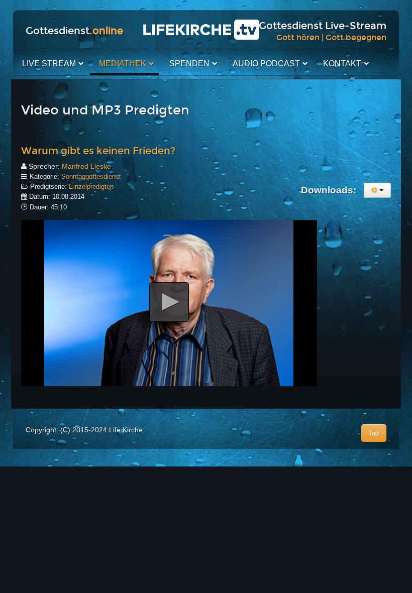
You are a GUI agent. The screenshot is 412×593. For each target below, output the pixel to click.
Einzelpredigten (91, 186)
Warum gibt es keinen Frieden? (98, 151)
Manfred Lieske (86, 166)
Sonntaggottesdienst (91, 176)
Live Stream (49, 63)
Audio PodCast (266, 63)
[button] (169, 302)
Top (374, 433)
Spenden (189, 63)
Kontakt (342, 63)
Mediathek (122, 63)
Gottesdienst (74, 31)
